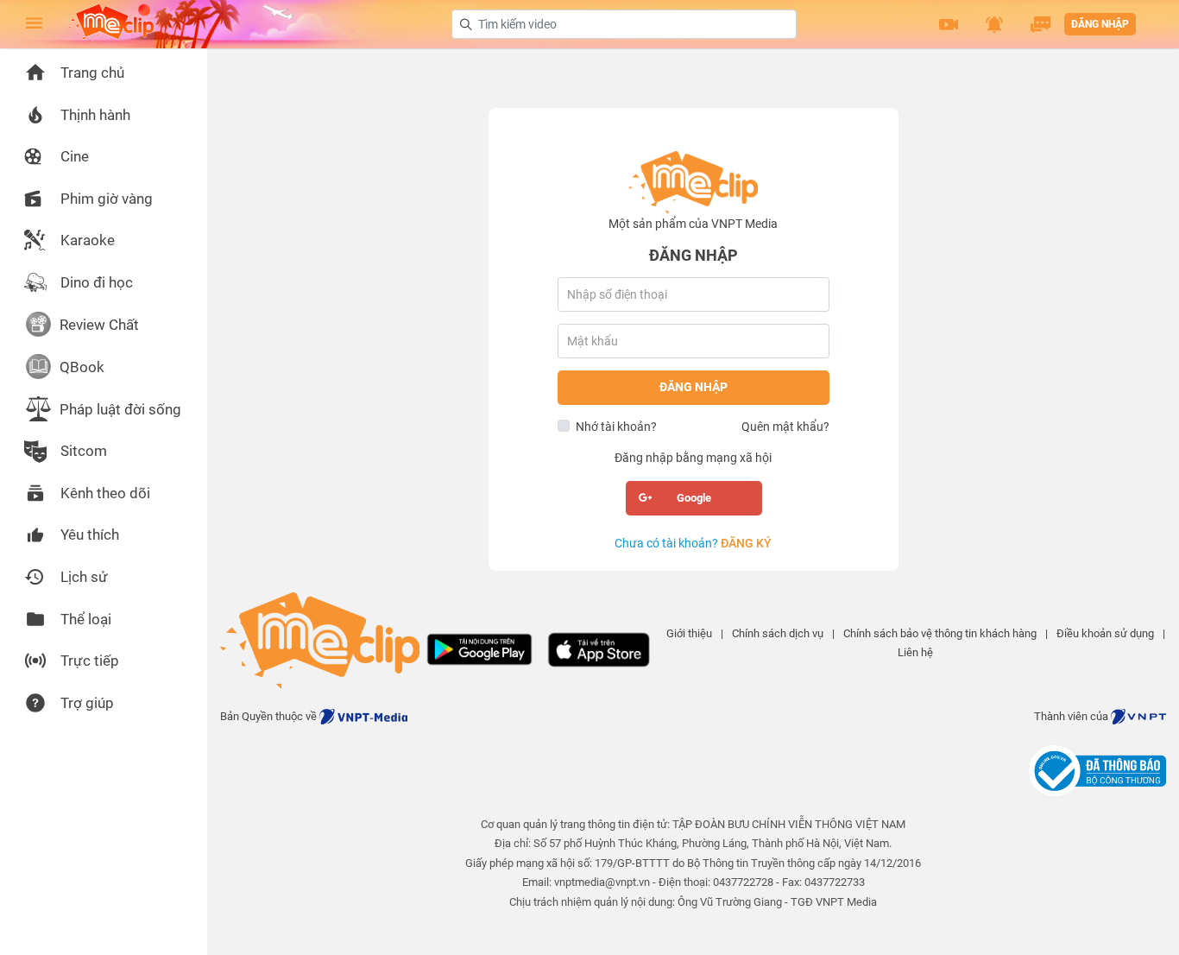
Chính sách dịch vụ (777, 633)
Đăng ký (746, 543)
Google (694, 497)
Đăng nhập (1100, 24)
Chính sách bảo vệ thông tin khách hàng (940, 633)
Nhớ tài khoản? (616, 426)
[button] (948, 24)
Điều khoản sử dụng (1105, 633)
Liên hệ (915, 652)
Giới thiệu (689, 633)
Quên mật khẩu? (785, 426)
